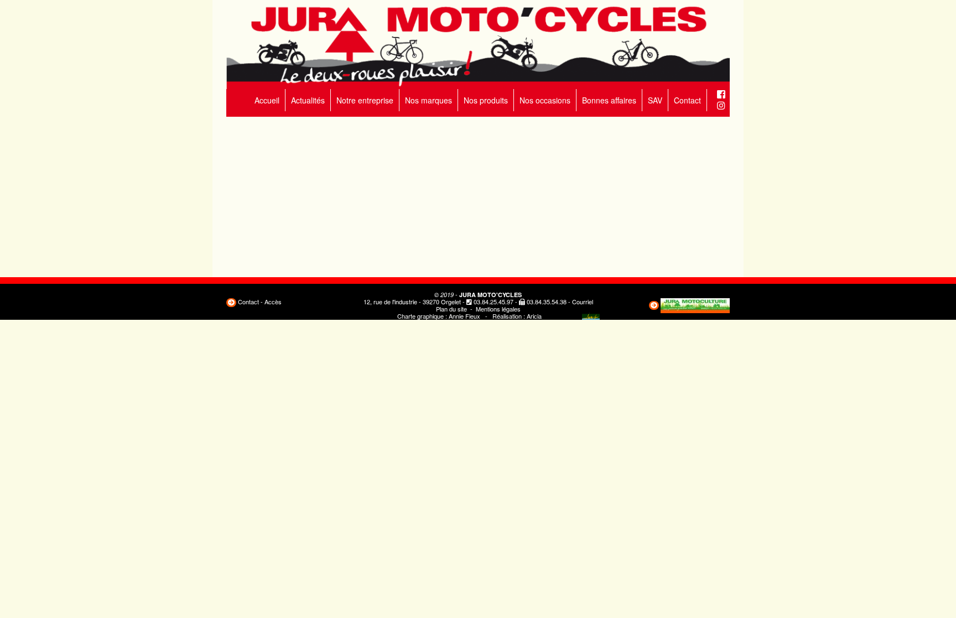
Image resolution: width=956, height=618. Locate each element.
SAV (655, 100)
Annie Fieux (464, 315)
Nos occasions (544, 100)
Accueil (266, 100)
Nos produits (486, 100)
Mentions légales (498, 308)
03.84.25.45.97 (493, 301)
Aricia (534, 315)
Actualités (308, 100)
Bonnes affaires (609, 100)
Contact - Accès (260, 301)
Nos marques (428, 100)
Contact (687, 100)
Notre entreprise (364, 100)
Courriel (582, 301)
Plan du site (451, 308)
